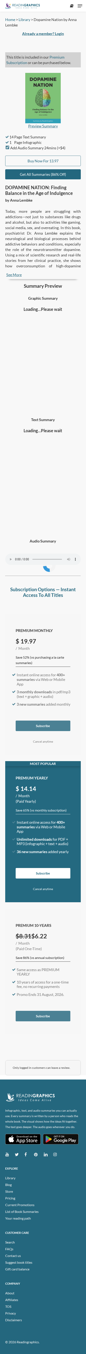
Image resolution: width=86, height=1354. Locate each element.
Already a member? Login (43, 33)
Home (10, 19)
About (9, 1293)
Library (24, 19)
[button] (80, 6)
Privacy (10, 1313)
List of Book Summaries (22, 1211)
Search (10, 1242)
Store (9, 1191)
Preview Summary (43, 126)
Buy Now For (43, 161)
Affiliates (11, 1300)
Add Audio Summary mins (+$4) (37, 148)
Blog (8, 1185)
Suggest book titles (18, 1262)
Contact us (13, 1256)
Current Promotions (19, 1205)
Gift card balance (17, 1269)
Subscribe (43, 726)
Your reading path (18, 1218)
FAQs (9, 1249)
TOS (8, 1306)
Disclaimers (13, 1320)
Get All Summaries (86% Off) (43, 174)
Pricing (10, 1198)
